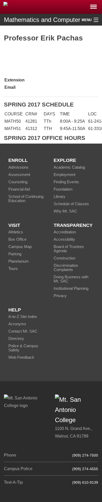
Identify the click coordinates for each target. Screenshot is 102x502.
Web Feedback (21, 357)
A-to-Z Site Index (22, 316)
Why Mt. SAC (65, 211)
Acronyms (17, 324)
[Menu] (93, 5)
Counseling (17, 182)
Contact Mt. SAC (22, 331)
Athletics (15, 232)
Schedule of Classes (71, 204)
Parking (14, 254)
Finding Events (66, 182)
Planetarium (18, 261)
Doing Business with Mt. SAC (71, 279)
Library (59, 196)
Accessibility (64, 239)
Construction (64, 258)
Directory (16, 338)
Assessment (19, 174)
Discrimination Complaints (66, 267)
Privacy (60, 295)
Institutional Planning (71, 288)
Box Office (17, 239)
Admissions (18, 167)
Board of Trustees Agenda (69, 248)
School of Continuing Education (25, 198)
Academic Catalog (69, 167)
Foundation (63, 189)
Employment (64, 174)
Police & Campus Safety (23, 348)
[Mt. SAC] (51, 6)
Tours (13, 268)
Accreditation (65, 232)
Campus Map (20, 246)
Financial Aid (19, 189)
